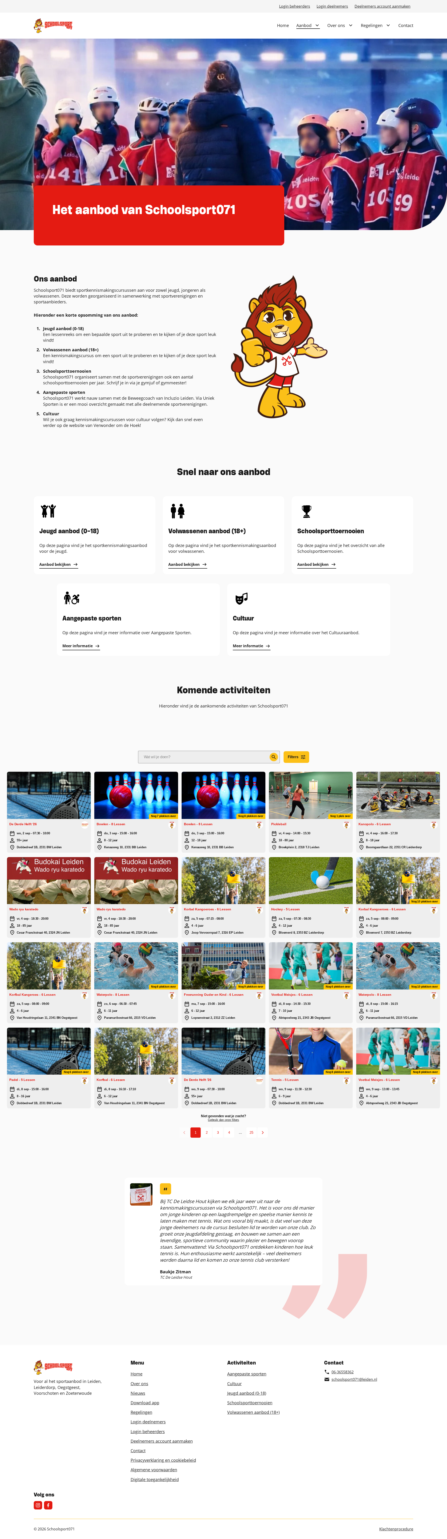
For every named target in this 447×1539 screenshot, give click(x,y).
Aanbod (304, 25)
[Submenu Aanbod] (317, 25)
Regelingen (372, 25)
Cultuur (234, 1383)
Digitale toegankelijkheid (155, 1479)
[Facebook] (48, 1505)
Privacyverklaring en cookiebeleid (163, 1460)
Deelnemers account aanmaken (382, 6)
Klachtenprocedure (396, 1529)
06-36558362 (343, 1372)
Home (283, 25)
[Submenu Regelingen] (388, 25)
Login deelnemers (332, 6)
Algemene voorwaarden (154, 1469)
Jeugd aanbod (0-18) (246, 1393)
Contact (405, 25)
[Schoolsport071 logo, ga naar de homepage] (53, 25)
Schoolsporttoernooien (249, 1402)
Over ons (336, 25)
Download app (145, 1402)
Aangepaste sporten (246, 1374)
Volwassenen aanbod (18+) (253, 1412)
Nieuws (138, 1393)
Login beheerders (294, 6)
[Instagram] (38, 1505)
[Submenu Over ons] (350, 25)
